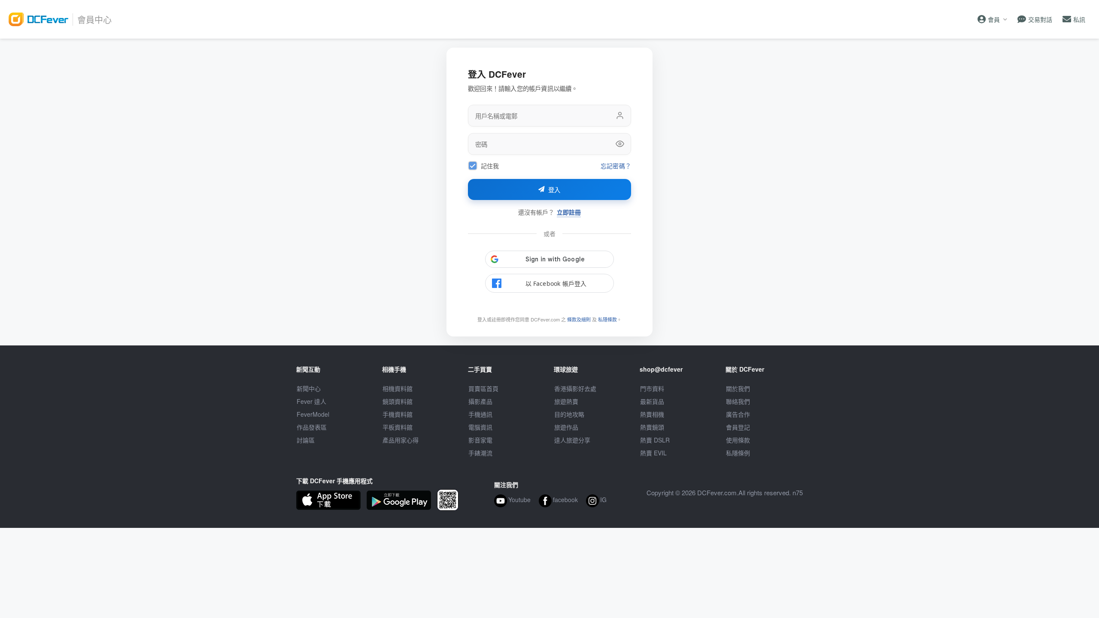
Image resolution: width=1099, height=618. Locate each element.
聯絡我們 (738, 401)
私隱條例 (738, 452)
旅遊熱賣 (566, 401)
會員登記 (738, 427)
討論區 (306, 440)
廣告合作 (738, 414)
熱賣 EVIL (653, 452)
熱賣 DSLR (655, 440)
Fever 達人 (311, 401)
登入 (554, 190)
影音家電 (480, 440)
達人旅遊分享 (572, 440)
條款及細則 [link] (579, 319)
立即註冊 (569, 212)
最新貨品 (652, 401)
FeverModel (313, 414)
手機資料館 (398, 414)
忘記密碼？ (616, 166)
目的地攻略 (569, 414)
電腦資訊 (480, 427)
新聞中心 (309, 388)
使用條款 (738, 440)
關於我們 (738, 388)
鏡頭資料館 (398, 401)
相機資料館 (398, 388)
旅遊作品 (566, 427)
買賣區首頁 (483, 388)
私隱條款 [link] (607, 319)
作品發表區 (312, 427)
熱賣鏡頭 (652, 427)
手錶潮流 (480, 452)
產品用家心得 (401, 440)
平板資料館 (398, 427)
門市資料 (652, 388)
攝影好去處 (575, 388)
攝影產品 (480, 401)
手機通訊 (480, 414)
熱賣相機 (652, 414)
